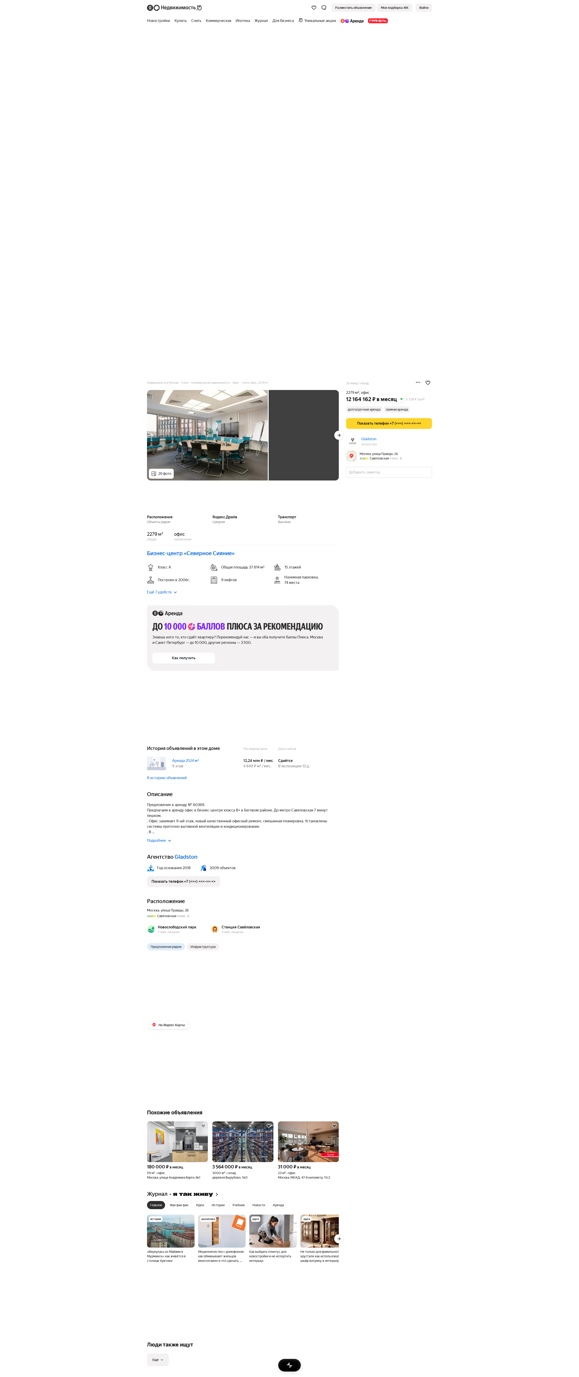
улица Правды (172, 910)
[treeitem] (159, 20)
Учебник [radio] (238, 1205)
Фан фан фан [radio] (179, 1205)
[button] (324, 8)
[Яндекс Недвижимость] (174, 8)
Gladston (368, 439)
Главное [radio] (156, 1205)
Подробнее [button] (156, 840)
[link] (424, 8)
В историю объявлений (167, 778)
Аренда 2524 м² (185, 761)
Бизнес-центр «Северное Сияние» (191, 553)
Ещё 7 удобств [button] (159, 592)
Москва (153, 910)
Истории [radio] (218, 1205)
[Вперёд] (338, 435)
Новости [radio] (258, 1205)
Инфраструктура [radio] (203, 947)
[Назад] (147, 498)
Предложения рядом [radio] (166, 947)
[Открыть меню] (418, 383)
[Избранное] (314, 8)
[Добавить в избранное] (428, 383)
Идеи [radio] (200, 1205)
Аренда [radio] (278, 1205)
